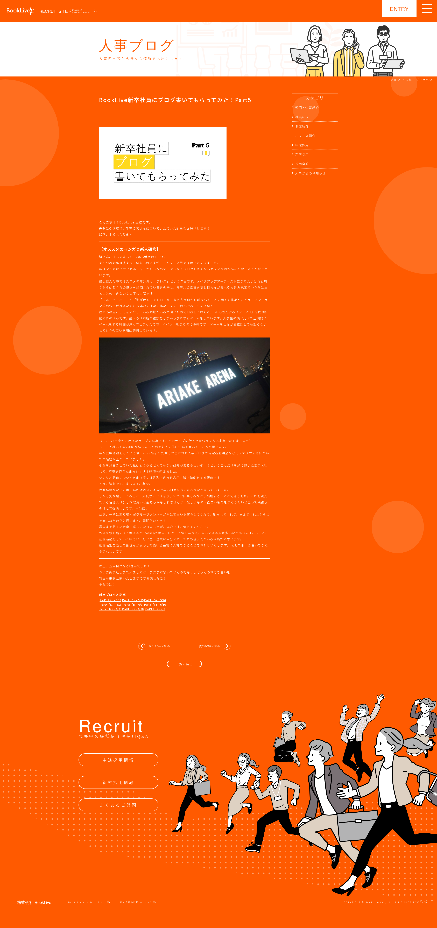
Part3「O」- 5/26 (155, 600)
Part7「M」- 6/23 (110, 609)
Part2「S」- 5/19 (133, 600)
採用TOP (396, 79)
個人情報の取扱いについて (136, 902)
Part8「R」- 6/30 (133, 609)
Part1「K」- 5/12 (110, 600)
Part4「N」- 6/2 (110, 604)
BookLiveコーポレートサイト (87, 902)
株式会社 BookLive (34, 902)
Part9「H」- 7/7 (155, 609)
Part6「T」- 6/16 (155, 604)
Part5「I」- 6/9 (132, 604)
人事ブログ (412, 79)
